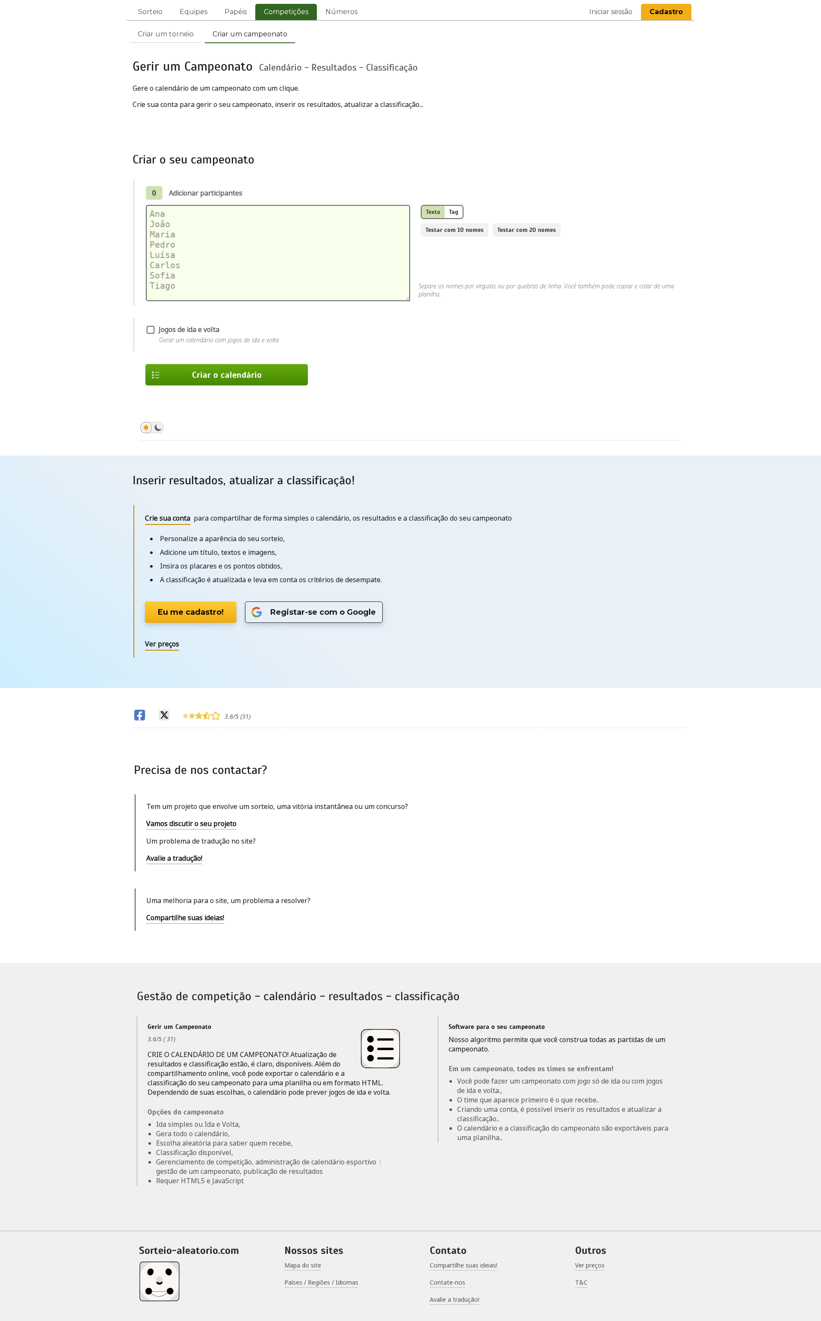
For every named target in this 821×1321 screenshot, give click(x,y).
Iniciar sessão (610, 12)
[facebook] (139, 716)
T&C (581, 1282)
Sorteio (150, 12)
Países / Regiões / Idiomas (321, 1282)
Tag (453, 212)
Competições (286, 12)
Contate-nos (447, 1282)
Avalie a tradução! (174, 858)
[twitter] (164, 716)
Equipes (193, 12)
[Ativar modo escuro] (152, 429)
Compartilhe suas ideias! (185, 917)
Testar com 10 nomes (454, 230)
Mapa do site (302, 1265)
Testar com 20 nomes (526, 230)
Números (341, 12)
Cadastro (666, 12)
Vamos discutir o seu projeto (191, 823)
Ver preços (590, 1265)
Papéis (235, 12)
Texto (433, 212)
